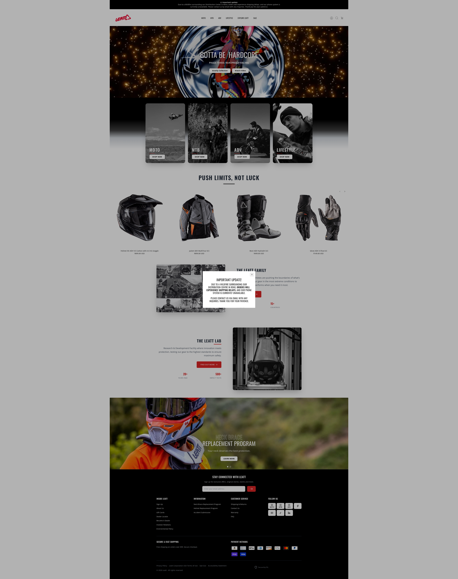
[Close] (252, 274)
